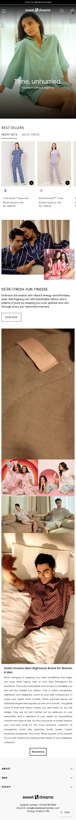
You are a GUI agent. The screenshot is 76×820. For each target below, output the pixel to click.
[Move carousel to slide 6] (69, 111)
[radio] (5, 190)
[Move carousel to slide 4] (60, 111)
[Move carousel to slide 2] (52, 111)
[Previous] (18, 2)
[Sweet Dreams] (38, 10)
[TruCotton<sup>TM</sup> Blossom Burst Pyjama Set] (18, 163)
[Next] (58, 2)
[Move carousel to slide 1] (48, 111)
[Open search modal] (61, 10)
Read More (38, 751)
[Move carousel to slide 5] (65, 111)
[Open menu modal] (3, 10)
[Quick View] (31, 182)
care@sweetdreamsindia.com (43, 808)
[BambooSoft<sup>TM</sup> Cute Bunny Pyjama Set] (54, 163)
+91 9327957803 (47, 804)
